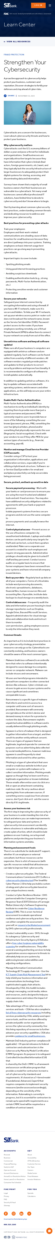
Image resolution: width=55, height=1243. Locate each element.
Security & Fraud (10, 1202)
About (30, 1155)
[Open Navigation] (50, 5)
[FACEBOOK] (6, 1214)
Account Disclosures (11, 1173)
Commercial (8, 1161)
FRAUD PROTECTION (14, 55)
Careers (30, 1170)
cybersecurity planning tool (19, 880)
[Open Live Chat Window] (49, 1231)
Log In (38, 5)
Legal (6, 1193)
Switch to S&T (9, 1167)
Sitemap (7, 1205)
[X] (29, 1214)
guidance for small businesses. (30, 1036)
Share (11, 96)
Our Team (31, 1167)
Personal (7, 1155)
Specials (30, 1193)
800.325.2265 (10, 1225)
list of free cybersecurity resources (23, 1013)
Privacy (6, 1196)
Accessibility (32, 1158)
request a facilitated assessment (34, 925)
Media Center (32, 1173)
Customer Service (34, 1164)
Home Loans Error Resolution (14, 1179)
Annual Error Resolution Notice (15, 1176)
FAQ (5, 1199)
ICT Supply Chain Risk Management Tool (25, 975)
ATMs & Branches (34, 1161)
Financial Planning (10, 1164)
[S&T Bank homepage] (11, 5)
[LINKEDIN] (21, 1214)
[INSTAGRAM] (13, 1214)
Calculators (32, 1196)
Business (7, 1158)
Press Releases (33, 1176)
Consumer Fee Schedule (12, 1182)
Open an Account (10, 1170)
